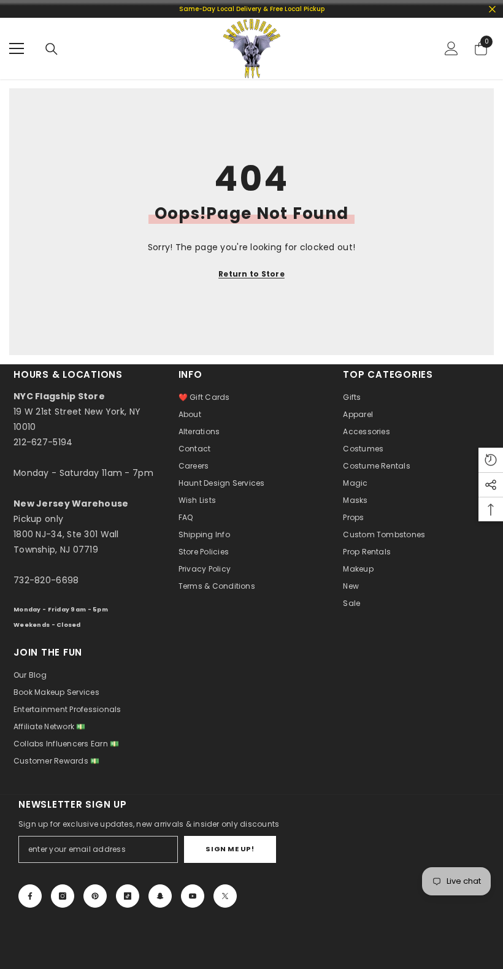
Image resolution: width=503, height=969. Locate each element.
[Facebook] (30, 896)
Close (492, 8)
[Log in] (451, 48)
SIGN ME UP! (229, 849)
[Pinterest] (95, 896)
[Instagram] (62, 896)
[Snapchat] (160, 896)
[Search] (51, 49)
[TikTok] (127, 896)
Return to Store (251, 274)
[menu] (16, 48)
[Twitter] (225, 896)
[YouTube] (192, 896)
